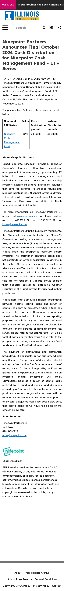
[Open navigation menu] (5, 28)
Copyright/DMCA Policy (16, 585)
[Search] (44, 27)
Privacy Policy (41, 585)
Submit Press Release (19, 579)
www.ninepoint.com (28, 216)
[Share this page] (59, 28)
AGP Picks (8, 4)
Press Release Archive (37, 572)
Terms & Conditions (46, 579)
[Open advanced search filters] (51, 27)
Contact (56, 585)
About (17, 572)
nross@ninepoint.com (14, 435)
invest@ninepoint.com (14, 224)
